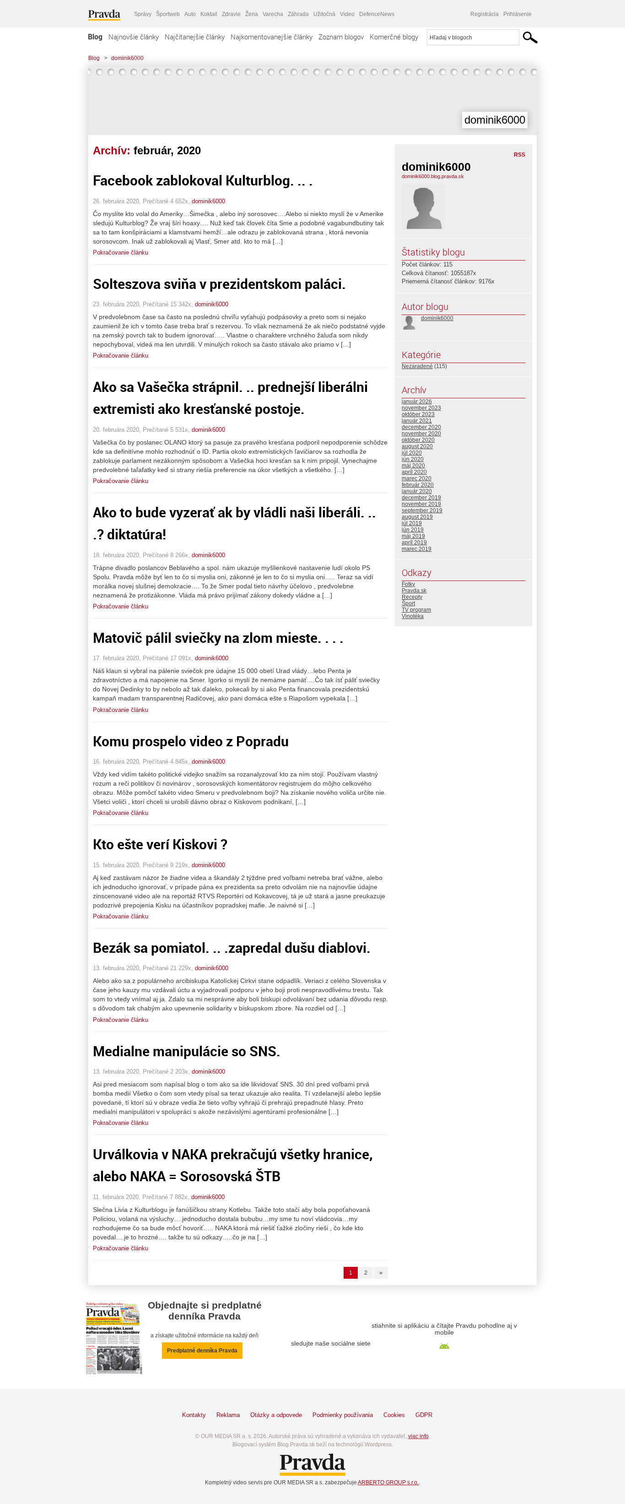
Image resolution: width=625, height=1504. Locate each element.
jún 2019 (413, 530)
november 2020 (421, 433)
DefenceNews (376, 14)
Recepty (412, 597)
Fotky (408, 584)
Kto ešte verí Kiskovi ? (160, 844)
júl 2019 (412, 523)
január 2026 (417, 401)
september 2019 (422, 510)
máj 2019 (413, 536)
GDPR (423, 1415)
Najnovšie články (133, 36)
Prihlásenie (517, 14)
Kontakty (194, 1415)
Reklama (228, 1415)
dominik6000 (127, 58)
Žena (251, 14)
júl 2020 (412, 453)
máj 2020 (413, 465)
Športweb (168, 14)
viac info (418, 1436)
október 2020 (418, 440)
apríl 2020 (414, 472)
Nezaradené (417, 366)
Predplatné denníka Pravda (202, 1350)
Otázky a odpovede (276, 1415)
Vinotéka (413, 616)
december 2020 (421, 427)
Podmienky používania (342, 1415)
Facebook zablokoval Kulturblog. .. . (203, 180)
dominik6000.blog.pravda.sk (433, 176)
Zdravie (231, 14)
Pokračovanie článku (120, 252)
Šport (408, 603)
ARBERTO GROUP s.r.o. (388, 1482)
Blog (95, 37)
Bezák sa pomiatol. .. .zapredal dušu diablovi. (232, 947)
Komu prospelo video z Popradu (191, 741)
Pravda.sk (414, 590)
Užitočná (324, 14)
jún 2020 (413, 459)
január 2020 (417, 491)
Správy (142, 14)
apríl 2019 (414, 542)
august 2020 (417, 446)
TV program (416, 610)
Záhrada (298, 14)
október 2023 (418, 414)
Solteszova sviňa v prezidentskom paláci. (219, 283)
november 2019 (421, 504)
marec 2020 (416, 478)
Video (347, 14)
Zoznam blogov (341, 36)
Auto (190, 14)
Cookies (394, 1415)
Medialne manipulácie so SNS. (186, 1051)
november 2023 (421, 408)
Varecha (273, 14)
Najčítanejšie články (195, 36)
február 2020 (418, 485)
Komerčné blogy (394, 36)
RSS (519, 155)
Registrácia (484, 14)
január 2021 (417, 421)
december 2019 (421, 497)
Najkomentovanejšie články (271, 36)
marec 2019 (416, 549)
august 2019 (417, 517)
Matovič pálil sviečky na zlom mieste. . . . (218, 637)
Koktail (208, 14)
